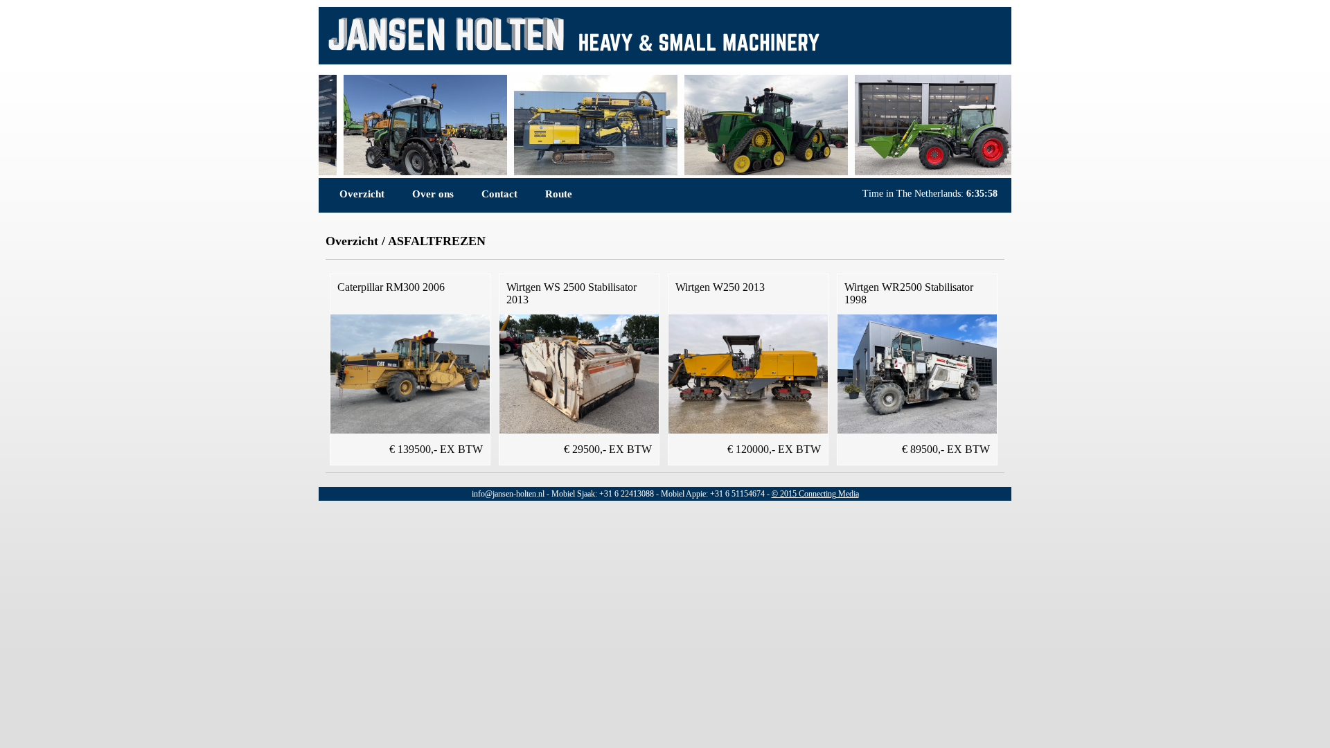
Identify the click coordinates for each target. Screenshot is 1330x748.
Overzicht (361, 193)
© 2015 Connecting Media (815, 494)
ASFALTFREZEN (437, 241)
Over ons (433, 193)
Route (558, 193)
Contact (499, 193)
